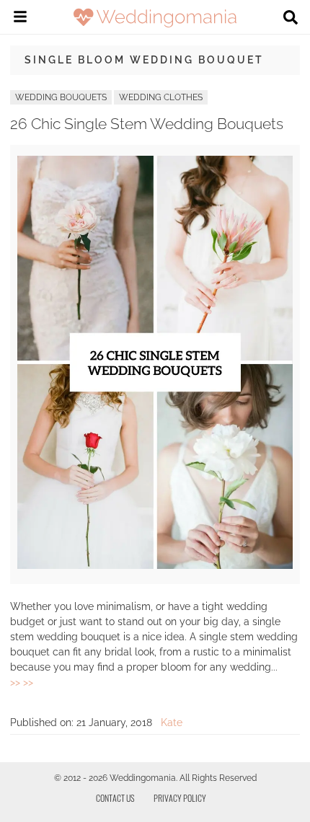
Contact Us (115, 798)
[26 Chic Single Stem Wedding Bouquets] (155, 565)
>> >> (21, 682)
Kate (171, 722)
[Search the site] (290, 19)
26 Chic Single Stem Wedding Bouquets (146, 124)
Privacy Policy (180, 798)
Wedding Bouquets (61, 97)
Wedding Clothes (161, 97)
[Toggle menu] (20, 19)
